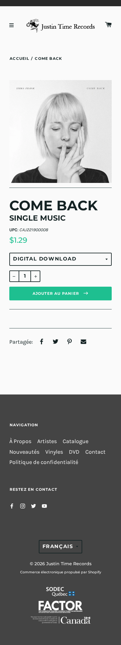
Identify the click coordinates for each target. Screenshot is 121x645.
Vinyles (54, 452)
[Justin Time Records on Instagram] (22, 506)
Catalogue (75, 441)
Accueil (19, 58)
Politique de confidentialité (43, 462)
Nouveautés (24, 452)
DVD (74, 452)
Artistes (47, 441)
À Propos (20, 441)
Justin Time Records (69, 563)
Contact (95, 452)
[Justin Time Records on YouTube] (44, 506)
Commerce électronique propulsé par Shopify (60, 572)
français (58, 546)
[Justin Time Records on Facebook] (11, 506)
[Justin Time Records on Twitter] (33, 506)
